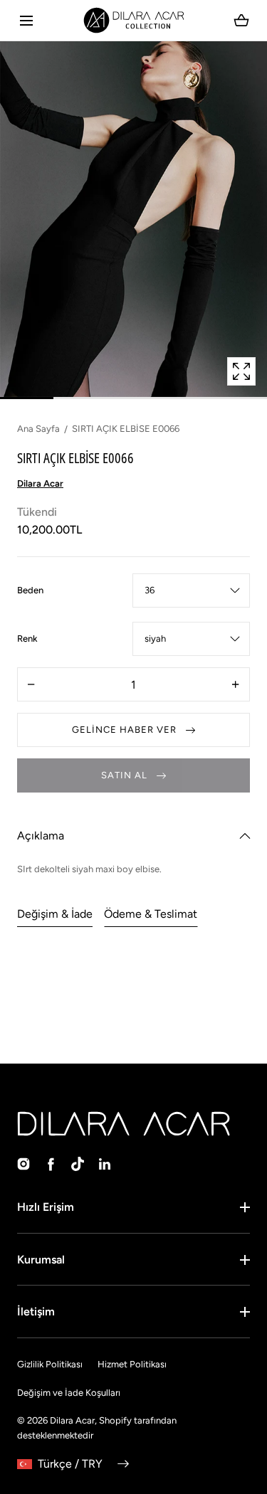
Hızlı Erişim (45, 1207)
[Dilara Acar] (133, 20)
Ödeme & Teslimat (150, 914)
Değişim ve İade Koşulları (68, 1392)
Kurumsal (41, 1259)
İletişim (36, 1311)
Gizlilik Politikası (50, 1364)
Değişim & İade (55, 914)
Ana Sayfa (38, 428)
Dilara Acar (72, 1420)
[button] (26, 20)
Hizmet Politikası (132, 1364)
